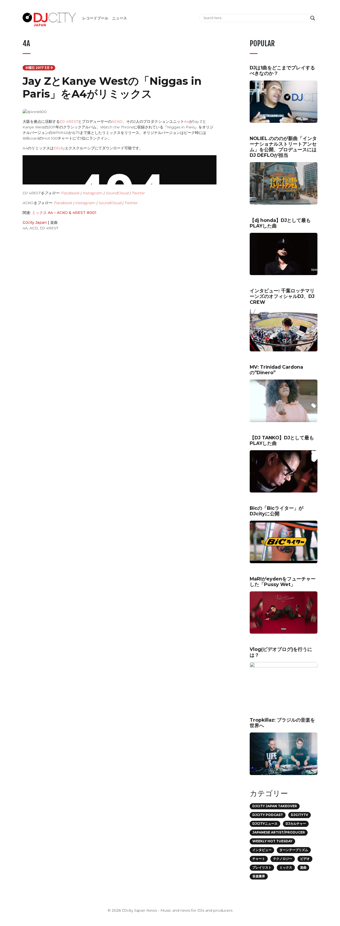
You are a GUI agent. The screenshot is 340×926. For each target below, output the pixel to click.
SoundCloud (117, 193)
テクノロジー (282, 859)
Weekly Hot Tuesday (272, 841)
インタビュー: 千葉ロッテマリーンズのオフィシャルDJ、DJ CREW (282, 296)
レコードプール (95, 18)
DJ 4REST (69, 121)
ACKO (117, 121)
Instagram (93, 193)
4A (25, 228)
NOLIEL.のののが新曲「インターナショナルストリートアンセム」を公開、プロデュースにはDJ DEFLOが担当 (283, 147)
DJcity (59, 148)
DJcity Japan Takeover (274, 806)
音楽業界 (258, 876)
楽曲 (54, 222)
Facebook (70, 193)
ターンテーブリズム (293, 850)
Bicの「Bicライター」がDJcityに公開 (276, 510)
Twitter (138, 193)
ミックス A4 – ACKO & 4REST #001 (64, 212)
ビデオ (305, 859)
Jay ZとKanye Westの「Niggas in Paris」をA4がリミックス (112, 87)
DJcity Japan (35, 222)
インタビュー (261, 850)
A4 (186, 121)
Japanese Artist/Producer (278, 832)
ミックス (285, 867)
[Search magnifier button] (313, 18)
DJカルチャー (296, 824)
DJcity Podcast (267, 815)
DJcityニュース (265, 824)
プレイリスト (261, 867)
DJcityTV (299, 815)
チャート (258, 859)
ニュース (119, 18)
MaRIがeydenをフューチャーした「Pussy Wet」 (283, 581)
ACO (33, 228)
